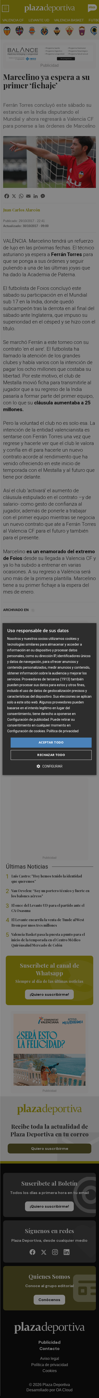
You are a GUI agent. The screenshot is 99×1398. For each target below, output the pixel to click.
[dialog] (49, 699)
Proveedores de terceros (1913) (46, 679)
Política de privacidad (63, 731)
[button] (49, 766)
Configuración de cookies (26, 731)
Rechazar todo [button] (51, 755)
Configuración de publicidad (28, 719)
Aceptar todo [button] (51, 742)
